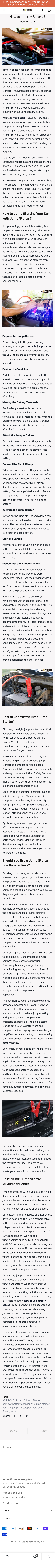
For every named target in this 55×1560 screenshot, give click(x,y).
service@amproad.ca (14, 1497)
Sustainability (9, 1522)
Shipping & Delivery (13, 1526)
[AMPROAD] (27, 10)
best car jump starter (14, 1407)
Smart (5, 1411)
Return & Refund (11, 1531)
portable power (36, 1407)
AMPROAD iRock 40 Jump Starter (21, 1400)
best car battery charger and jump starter (25, 1404)
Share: (6, 1416)
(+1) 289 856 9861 (12, 1492)
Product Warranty (12, 1535)
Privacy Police (10, 1540)
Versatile (15, 1411)
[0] (34, 1556)
